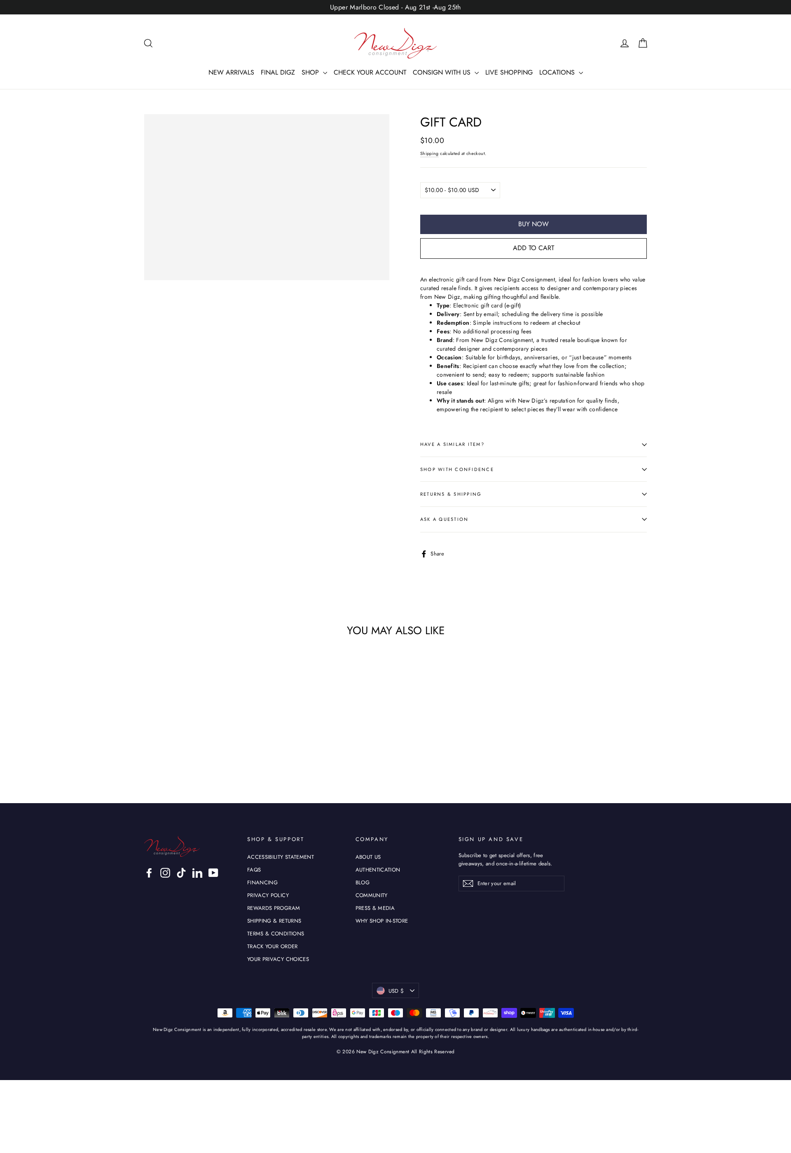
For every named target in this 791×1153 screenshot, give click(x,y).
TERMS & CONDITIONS (275, 933)
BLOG (363, 882)
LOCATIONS (558, 72)
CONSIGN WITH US (443, 72)
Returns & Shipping (451, 494)
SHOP (311, 72)
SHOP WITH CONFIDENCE (457, 469)
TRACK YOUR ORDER (272, 946)
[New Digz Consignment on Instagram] (165, 873)
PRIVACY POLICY (268, 895)
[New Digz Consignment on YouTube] (213, 873)
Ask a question (444, 519)
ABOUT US (368, 857)
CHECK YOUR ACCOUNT (370, 72)
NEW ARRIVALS (231, 72)
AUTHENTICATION (378, 870)
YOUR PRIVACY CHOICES (278, 959)
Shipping (429, 153)
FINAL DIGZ (278, 72)
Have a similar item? (452, 444)
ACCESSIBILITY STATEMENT (280, 857)
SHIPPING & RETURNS (274, 921)
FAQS (254, 870)
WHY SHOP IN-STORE (382, 921)
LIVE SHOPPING (509, 72)
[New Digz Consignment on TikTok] (181, 873)
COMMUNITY (372, 895)
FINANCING (262, 882)
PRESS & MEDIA (375, 908)
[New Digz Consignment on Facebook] (149, 873)
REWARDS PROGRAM (273, 908)
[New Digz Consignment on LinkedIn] (197, 873)
